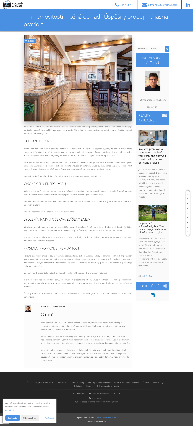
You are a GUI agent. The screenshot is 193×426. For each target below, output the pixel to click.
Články (174, 218)
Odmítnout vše (29, 418)
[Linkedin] (153, 296)
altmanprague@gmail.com (103, 393)
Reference (175, 203)
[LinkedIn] (189, 6)
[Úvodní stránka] (14, 4)
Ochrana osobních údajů (108, 386)
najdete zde (10, 410)
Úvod (173, 194)
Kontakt (174, 232)
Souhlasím (12, 418)
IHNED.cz (148, 276)
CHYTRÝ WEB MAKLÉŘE (106, 417)
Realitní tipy (176, 222)
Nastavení (49, 418)
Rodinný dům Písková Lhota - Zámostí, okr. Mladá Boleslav (159, 213)
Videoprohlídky (177, 208)
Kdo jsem (175, 227)
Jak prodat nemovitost (174, 199)
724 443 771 (80, 393)
